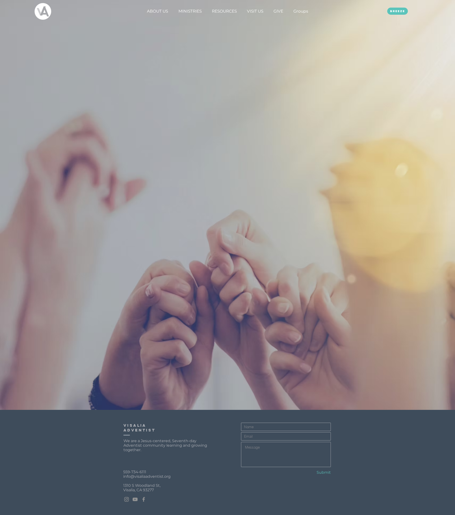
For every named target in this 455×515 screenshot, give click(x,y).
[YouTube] (135, 499)
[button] (157, 11)
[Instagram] (126, 499)
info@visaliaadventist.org (147, 476)
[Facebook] (144, 499)
